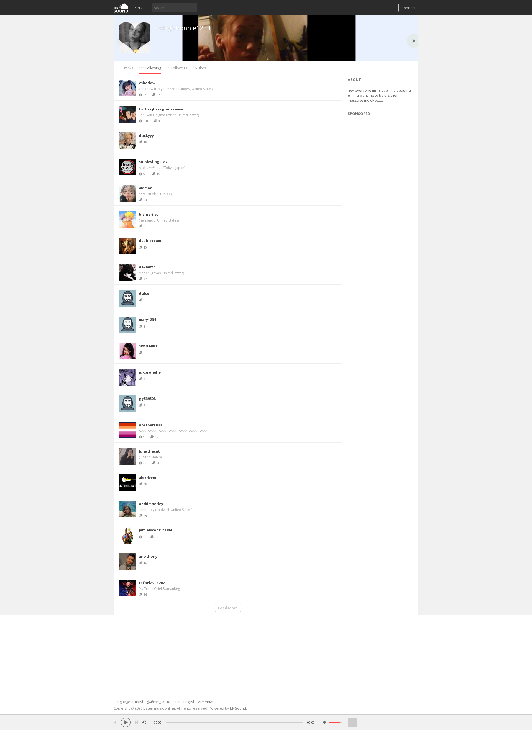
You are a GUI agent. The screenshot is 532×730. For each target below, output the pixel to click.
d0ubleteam (150, 240)
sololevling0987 (153, 161)
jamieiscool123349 (155, 530)
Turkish (138, 701)
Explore (140, 7)
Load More (228, 607)
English (189, 701)
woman (145, 188)
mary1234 (147, 319)
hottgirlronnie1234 (183, 28)
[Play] (126, 722)
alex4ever (148, 477)
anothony (148, 556)
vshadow (147, 82)
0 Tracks (126, 67)
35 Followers (177, 67)
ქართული (155, 701)
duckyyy (146, 135)
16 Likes (199, 67)
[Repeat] (144, 722)
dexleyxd (147, 266)
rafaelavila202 (152, 582)
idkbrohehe (150, 372)
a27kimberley (151, 503)
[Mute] (325, 722)
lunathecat (149, 451)
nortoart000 (150, 424)
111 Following (150, 67)
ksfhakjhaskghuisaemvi (161, 109)
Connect (408, 7)
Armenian (206, 701)
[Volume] (335, 722)
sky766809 (148, 345)
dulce (144, 293)
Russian (174, 701)
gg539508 (147, 398)
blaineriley (148, 214)
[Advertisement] (380, 313)
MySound (238, 708)
